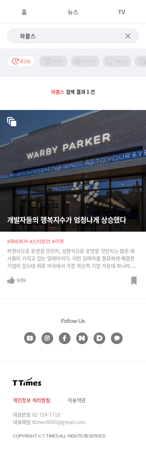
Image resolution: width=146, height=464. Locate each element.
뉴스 (73, 11)
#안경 (58, 241)
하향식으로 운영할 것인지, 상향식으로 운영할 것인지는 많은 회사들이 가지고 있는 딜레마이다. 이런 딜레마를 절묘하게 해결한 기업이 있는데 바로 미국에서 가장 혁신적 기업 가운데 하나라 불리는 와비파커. (71, 258)
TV (121, 11)
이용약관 (77, 400)
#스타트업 (40, 241)
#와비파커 (17, 241)
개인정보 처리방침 (31, 400)
